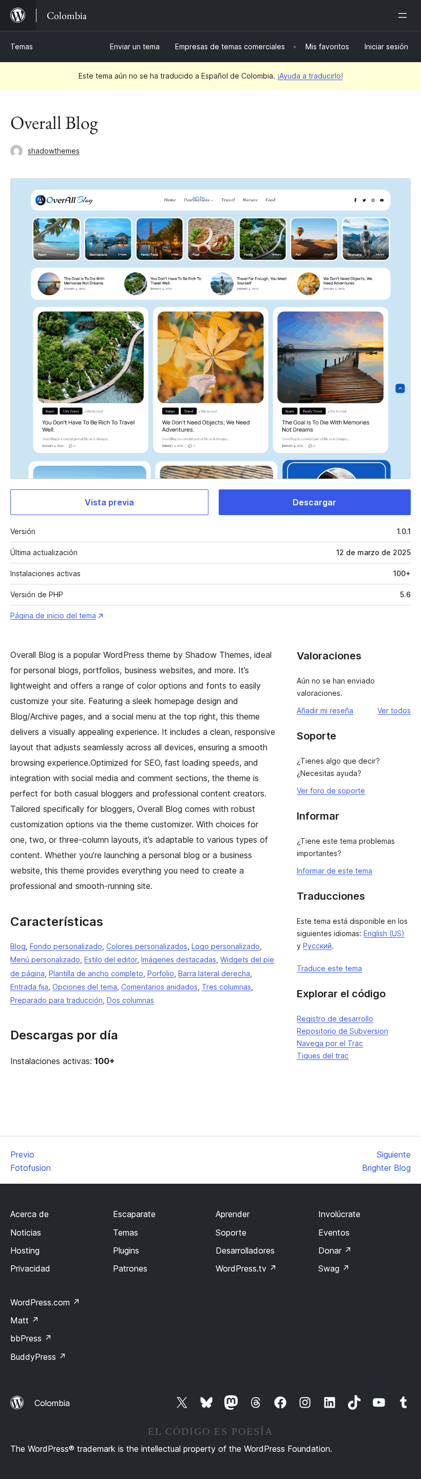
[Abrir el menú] (404, 15)
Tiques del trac (323, 1055)
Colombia (52, 1403)
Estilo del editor (110, 959)
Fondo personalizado (66, 946)
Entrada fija (29, 986)
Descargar (314, 502)
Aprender (233, 1214)
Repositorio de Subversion (342, 1031)
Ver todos (394, 710)
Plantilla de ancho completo (96, 973)
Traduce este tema (329, 968)
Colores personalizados (146, 946)
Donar (335, 1250)
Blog (18, 946)
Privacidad (30, 1268)
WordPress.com (45, 1302)
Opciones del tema (84, 986)
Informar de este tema (334, 870)
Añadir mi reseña (325, 710)
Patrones (130, 1268)
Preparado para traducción (56, 1000)
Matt (24, 1320)
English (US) (384, 933)
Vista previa (109, 502)
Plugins (126, 1250)
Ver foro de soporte (331, 790)
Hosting (25, 1250)
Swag (334, 1268)
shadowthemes (54, 150)
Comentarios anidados (159, 986)
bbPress (31, 1338)
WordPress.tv (246, 1268)
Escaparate (134, 1214)
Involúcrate (339, 1214)
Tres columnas (226, 986)
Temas (21, 46)
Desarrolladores (245, 1250)
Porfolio (160, 973)
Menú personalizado (45, 959)
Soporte (231, 1232)
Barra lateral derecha (214, 973)
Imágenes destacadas (178, 959)
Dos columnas (130, 1000)
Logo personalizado (226, 946)
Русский (317, 945)
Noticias (25, 1232)
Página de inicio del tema (53, 615)
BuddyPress (38, 1357)
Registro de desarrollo (335, 1018)
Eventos (334, 1232)
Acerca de (29, 1214)
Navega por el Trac (330, 1043)
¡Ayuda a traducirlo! (310, 75)
